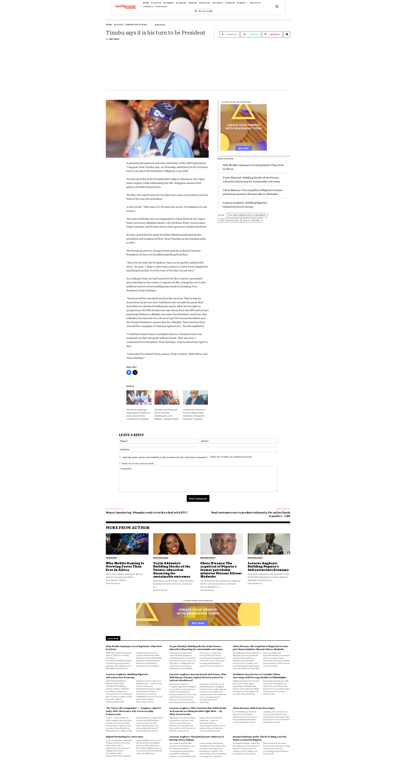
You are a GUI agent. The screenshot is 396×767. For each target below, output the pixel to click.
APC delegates (229, 220)
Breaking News (207, 557)
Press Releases (160, 557)
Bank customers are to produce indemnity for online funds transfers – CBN (250, 514)
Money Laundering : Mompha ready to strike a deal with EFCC (147, 512)
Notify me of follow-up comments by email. (231, 457)
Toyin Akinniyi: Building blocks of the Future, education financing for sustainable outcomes (251, 179)
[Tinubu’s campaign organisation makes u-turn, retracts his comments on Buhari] (138, 397)
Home (109, 24)
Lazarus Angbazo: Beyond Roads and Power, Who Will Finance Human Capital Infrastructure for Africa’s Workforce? (197, 677)
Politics (118, 24)
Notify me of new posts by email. (138, 463)
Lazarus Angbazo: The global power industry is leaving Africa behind (196, 738)
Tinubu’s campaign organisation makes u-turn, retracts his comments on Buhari (138, 414)
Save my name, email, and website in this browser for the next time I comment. (165, 457)
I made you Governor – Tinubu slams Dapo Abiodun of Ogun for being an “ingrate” (195, 414)
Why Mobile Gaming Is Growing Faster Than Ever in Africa (125, 566)
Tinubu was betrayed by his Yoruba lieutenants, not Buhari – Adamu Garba (167, 414)
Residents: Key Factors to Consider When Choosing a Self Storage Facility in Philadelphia (259, 676)
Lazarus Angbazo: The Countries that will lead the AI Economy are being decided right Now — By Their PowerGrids (197, 710)
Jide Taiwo (114, 39)
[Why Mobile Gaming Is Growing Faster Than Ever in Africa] (127, 544)
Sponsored (111, 557)
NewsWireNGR (113, 583)
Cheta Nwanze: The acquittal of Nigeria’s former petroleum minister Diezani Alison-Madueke (253, 192)
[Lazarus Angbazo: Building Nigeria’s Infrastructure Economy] (269, 544)
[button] (277, 6)
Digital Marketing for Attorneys (124, 736)
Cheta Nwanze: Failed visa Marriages (254, 707)
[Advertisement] (198, 67)
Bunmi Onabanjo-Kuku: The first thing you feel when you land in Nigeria (259, 738)
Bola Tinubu (251, 220)
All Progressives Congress (247, 215)
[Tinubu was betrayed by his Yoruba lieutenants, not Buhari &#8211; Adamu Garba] (167, 397)
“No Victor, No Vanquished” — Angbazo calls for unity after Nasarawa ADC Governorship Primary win (133, 710)
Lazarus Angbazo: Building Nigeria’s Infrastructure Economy (268, 566)
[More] (287, 34)
